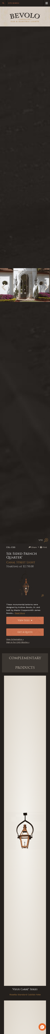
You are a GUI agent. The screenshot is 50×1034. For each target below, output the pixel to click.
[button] (42, 1027)
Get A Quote (25, 632)
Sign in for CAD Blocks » (17, 642)
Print (44, 547)
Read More (20, 613)
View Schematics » (15, 639)
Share (34, 547)
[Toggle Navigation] (46, 3)
